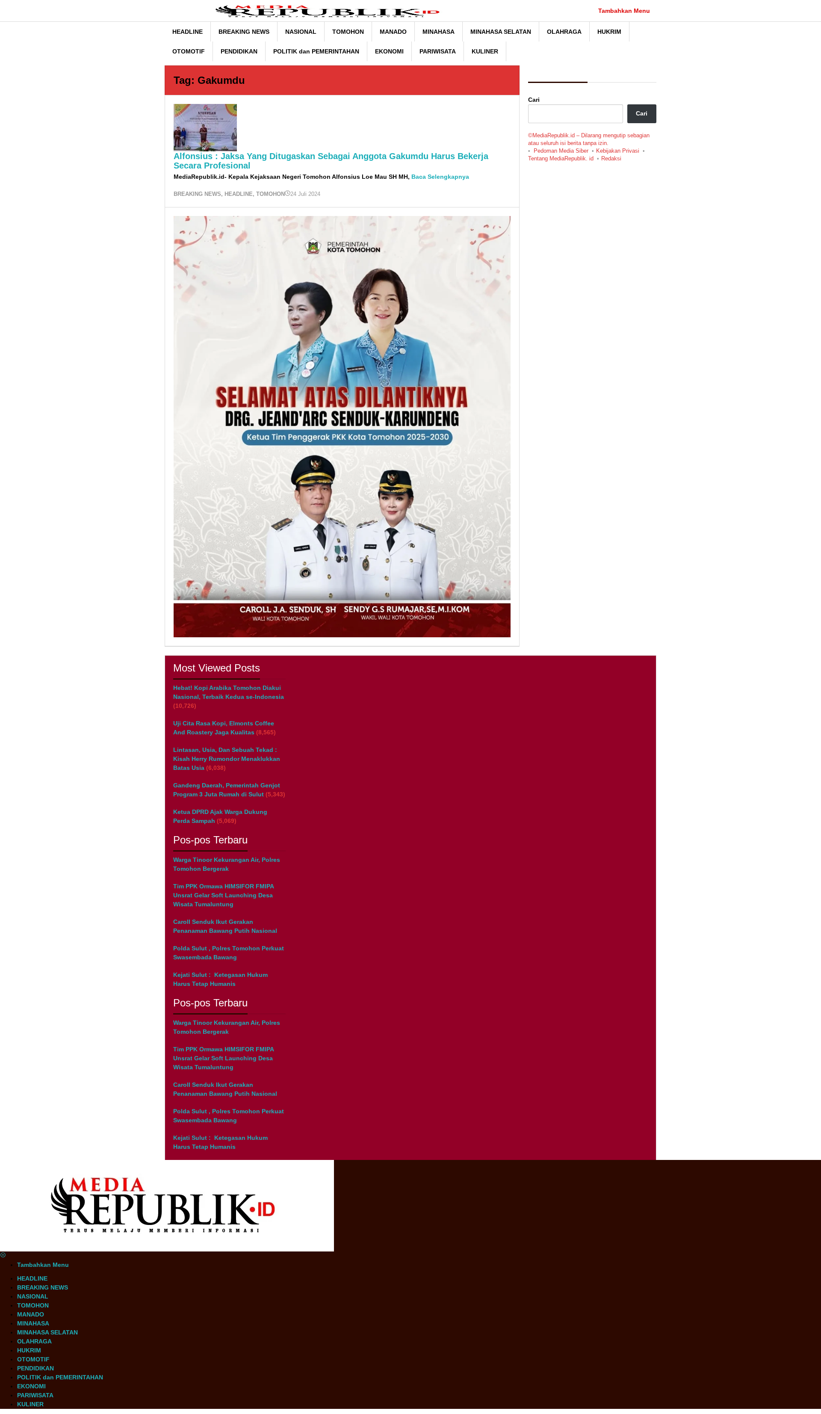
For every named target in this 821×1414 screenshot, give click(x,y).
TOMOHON (270, 194)
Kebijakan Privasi (617, 151)
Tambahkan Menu (624, 10)
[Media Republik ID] (332, 10)
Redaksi (611, 158)
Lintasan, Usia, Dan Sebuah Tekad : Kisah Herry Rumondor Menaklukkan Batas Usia (226, 758)
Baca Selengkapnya (440, 176)
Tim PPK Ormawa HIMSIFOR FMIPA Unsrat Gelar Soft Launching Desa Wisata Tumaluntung (223, 895)
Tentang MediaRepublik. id (561, 158)
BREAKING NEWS (197, 194)
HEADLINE (238, 194)
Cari (534, 99)
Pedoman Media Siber (561, 151)
